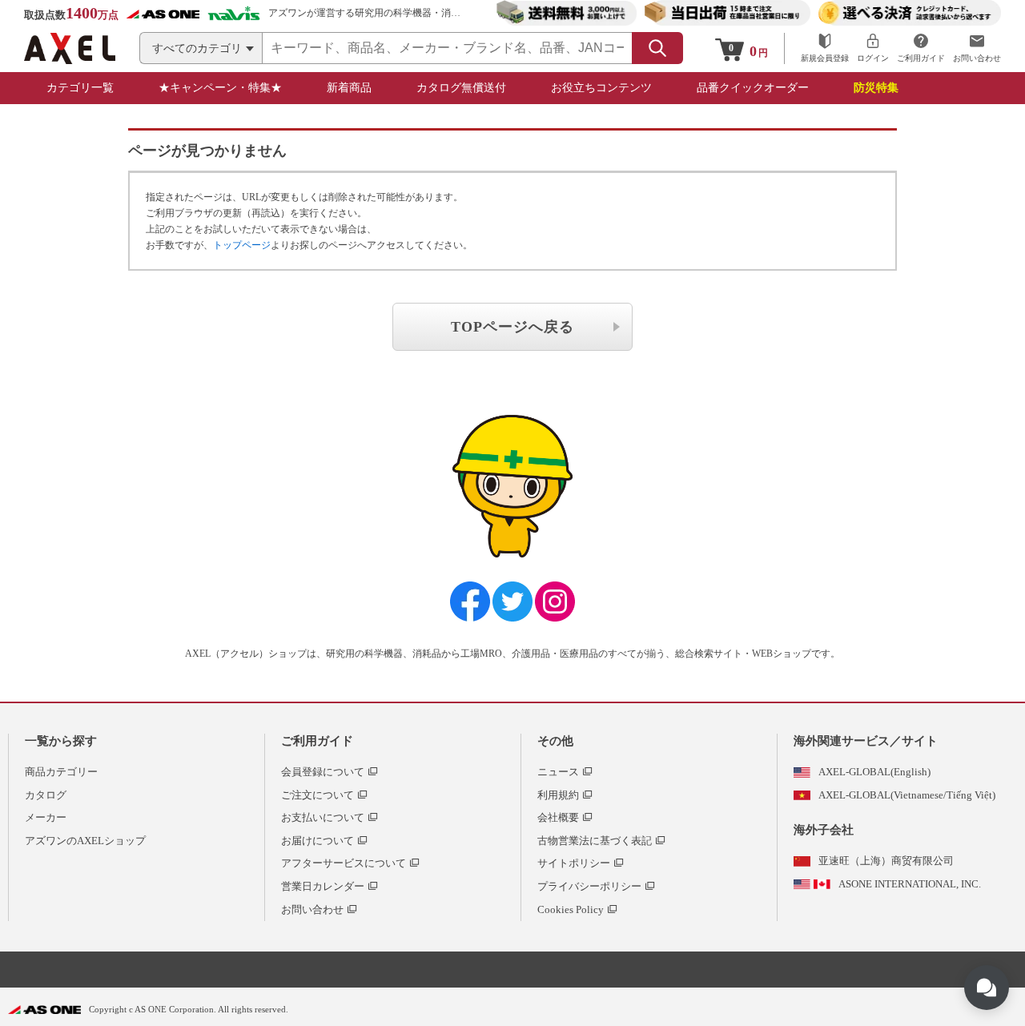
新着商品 (349, 88)
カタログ (45, 795)
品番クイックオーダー (753, 88)
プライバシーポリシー (589, 886)
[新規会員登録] (825, 48)
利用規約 (558, 795)
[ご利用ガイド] (921, 48)
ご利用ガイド (317, 740)
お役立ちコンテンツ (601, 88)
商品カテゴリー (61, 772)
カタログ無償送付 (461, 88)
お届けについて (317, 841)
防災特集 (876, 88)
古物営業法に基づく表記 (594, 841)
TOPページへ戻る (512, 327)
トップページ (242, 245)
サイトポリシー (573, 863)
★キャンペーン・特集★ (220, 88)
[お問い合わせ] (977, 48)
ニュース (558, 772)
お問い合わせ (312, 909)
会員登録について (322, 772)
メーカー (45, 817)
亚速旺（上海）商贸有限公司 (886, 861)
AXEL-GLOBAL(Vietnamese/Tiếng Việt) (906, 795)
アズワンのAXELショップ (85, 841)
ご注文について (317, 795)
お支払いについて (322, 817)
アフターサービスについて (343, 863)
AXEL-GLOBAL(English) (874, 772)
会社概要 (558, 817)
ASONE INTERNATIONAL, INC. (909, 884)
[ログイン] (873, 48)
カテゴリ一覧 (80, 88)
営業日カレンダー (322, 886)
